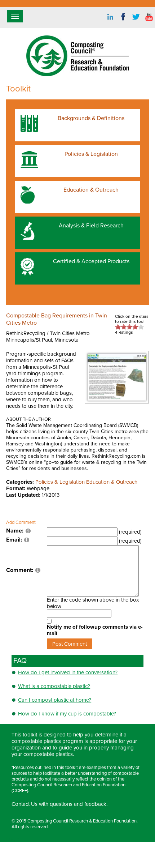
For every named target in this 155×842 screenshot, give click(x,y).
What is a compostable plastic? (54, 686)
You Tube (149, 17)
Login (12, 838)
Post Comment (69, 644)
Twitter (136, 17)
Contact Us (24, 804)
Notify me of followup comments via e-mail (95, 630)
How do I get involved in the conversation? (68, 672)
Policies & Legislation (60, 482)
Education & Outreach (111, 482)
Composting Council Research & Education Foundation (82, 821)
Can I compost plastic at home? (54, 700)
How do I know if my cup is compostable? (67, 713)
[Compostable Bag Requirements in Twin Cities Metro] (117, 376)
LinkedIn (110, 17)
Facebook (123, 17)
